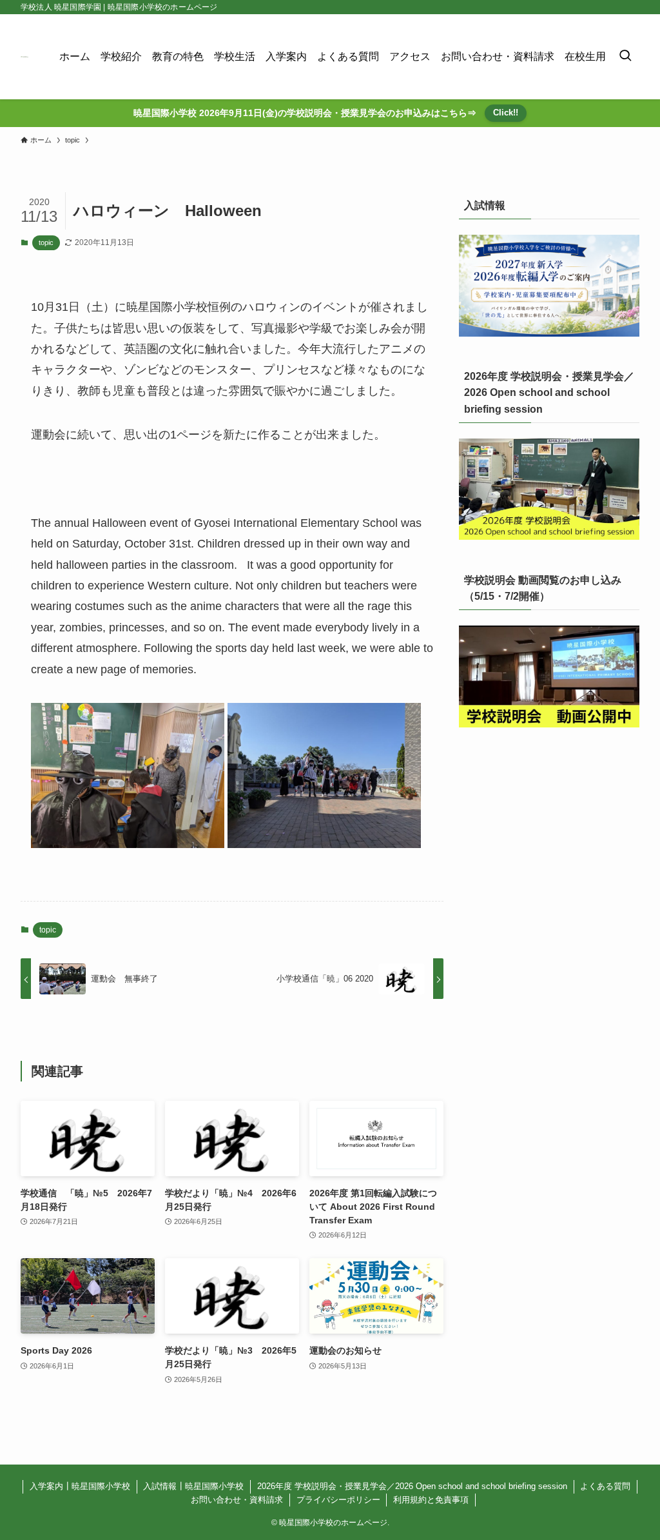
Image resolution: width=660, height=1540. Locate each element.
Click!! (505, 112)
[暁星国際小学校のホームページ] (24, 57)
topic (46, 242)
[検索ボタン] (625, 56)
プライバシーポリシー (338, 1500)
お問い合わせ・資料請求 (237, 1500)
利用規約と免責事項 (431, 1500)
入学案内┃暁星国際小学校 (80, 1486)
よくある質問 (605, 1486)
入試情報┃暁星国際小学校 (193, 1486)
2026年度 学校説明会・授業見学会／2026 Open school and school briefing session (412, 1486)
